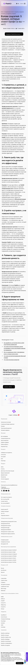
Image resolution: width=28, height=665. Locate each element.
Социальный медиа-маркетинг (7, 424)
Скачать (3, 468)
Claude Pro (3, 606)
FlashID (14, 13)
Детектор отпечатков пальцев (7, 470)
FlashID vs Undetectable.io (6, 643)
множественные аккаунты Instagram (9, 554)
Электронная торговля (6, 422)
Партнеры (3, 460)
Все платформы (4, 436)
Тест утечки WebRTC (5, 503)
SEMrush (3, 598)
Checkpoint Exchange (5, 619)
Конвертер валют (5, 539)
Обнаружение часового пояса (7, 531)
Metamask (3, 590)
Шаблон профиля (5, 442)
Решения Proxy (4, 446)
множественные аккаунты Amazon (8, 558)
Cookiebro (3, 582)
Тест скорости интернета (6, 497)
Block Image (3, 588)
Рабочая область (4, 444)
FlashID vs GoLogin (5, 635)
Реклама (3, 426)
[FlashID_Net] (2, 491)
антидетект (9, 13)
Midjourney (3, 604)
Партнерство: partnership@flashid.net (9, 485)
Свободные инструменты (6, 452)
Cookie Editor (3, 578)
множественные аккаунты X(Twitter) (9, 556)
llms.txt (2, 568)
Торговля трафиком (5, 430)
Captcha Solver (4, 580)
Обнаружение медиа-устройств (8, 533)
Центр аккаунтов (4, 440)
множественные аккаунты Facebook (9, 550)
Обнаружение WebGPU (6, 529)
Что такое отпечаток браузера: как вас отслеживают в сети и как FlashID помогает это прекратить (14, 348)
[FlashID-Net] (6, 491)
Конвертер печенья (5, 541)
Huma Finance (4, 617)
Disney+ (2, 608)
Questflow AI (3, 615)
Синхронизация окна (5, 438)
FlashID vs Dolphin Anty (6, 637)
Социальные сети (8, 12)
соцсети (17, 12)
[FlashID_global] (4, 491)
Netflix (2, 596)
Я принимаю (19, 663)
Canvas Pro (3, 602)
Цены (2, 466)
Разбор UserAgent (5, 511)
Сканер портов (4, 501)
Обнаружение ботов (5, 523)
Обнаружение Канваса (6, 525)
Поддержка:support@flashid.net (5, 488)
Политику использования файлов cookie (12, 660)
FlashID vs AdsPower (5, 633)
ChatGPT (3, 600)
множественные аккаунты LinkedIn (8, 560)
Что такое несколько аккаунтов (11, 359)
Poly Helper (3, 621)
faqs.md (2, 572)
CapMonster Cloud (5, 586)
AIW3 (2, 625)
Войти (21, 3)
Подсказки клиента (5, 515)
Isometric (3, 623)
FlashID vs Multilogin (5, 639)
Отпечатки (3, 454)
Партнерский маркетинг (6, 428)
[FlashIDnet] (9, 491)
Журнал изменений (5, 473)
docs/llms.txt (3, 570)
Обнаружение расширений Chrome (9, 521)
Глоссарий (3, 456)
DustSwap (3, 627)
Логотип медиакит (5, 479)
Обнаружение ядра (5, 527)
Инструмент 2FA (4, 544)
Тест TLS (2, 513)
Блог (2, 12)
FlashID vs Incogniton (5, 645)
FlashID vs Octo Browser (6, 641)
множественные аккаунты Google (8, 552)
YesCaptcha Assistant (5, 584)
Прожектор (3, 477)
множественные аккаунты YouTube (8, 562)
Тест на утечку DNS (5, 499)
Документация (4, 475)
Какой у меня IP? (4, 509)
